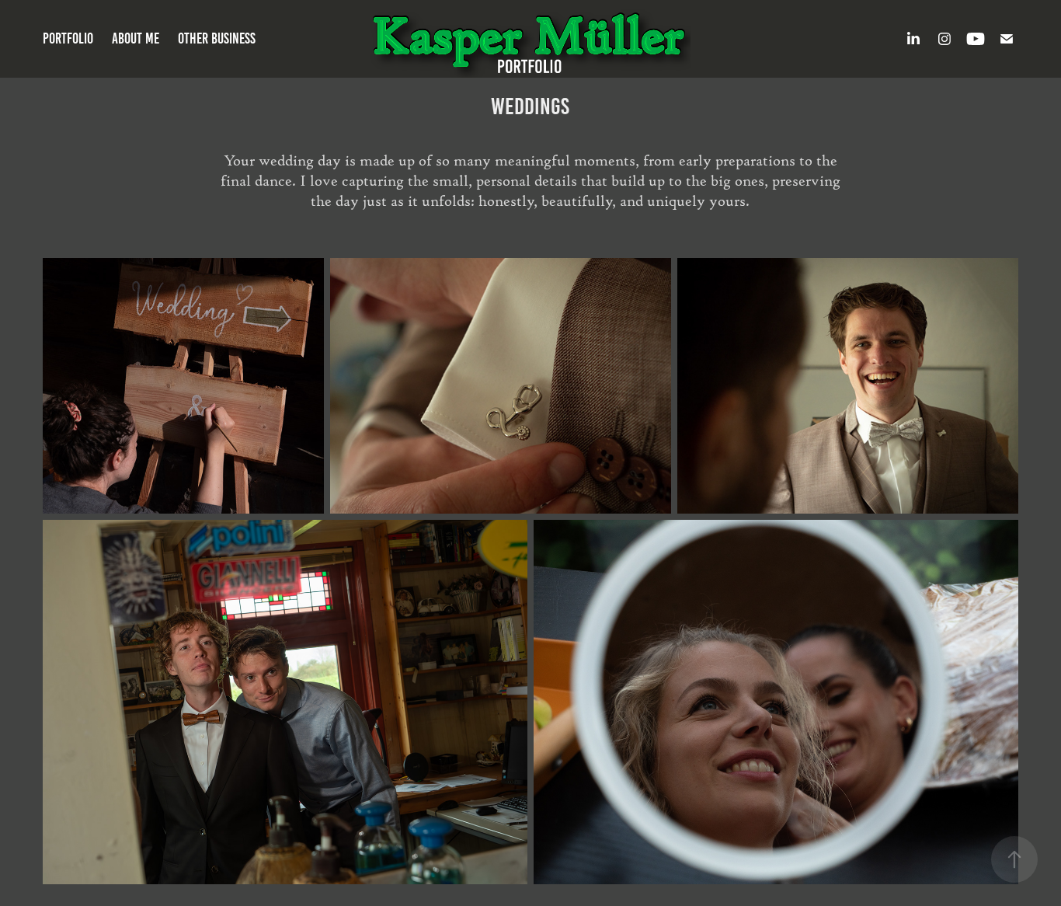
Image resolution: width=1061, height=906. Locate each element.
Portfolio (68, 38)
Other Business (217, 38)
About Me (135, 38)
